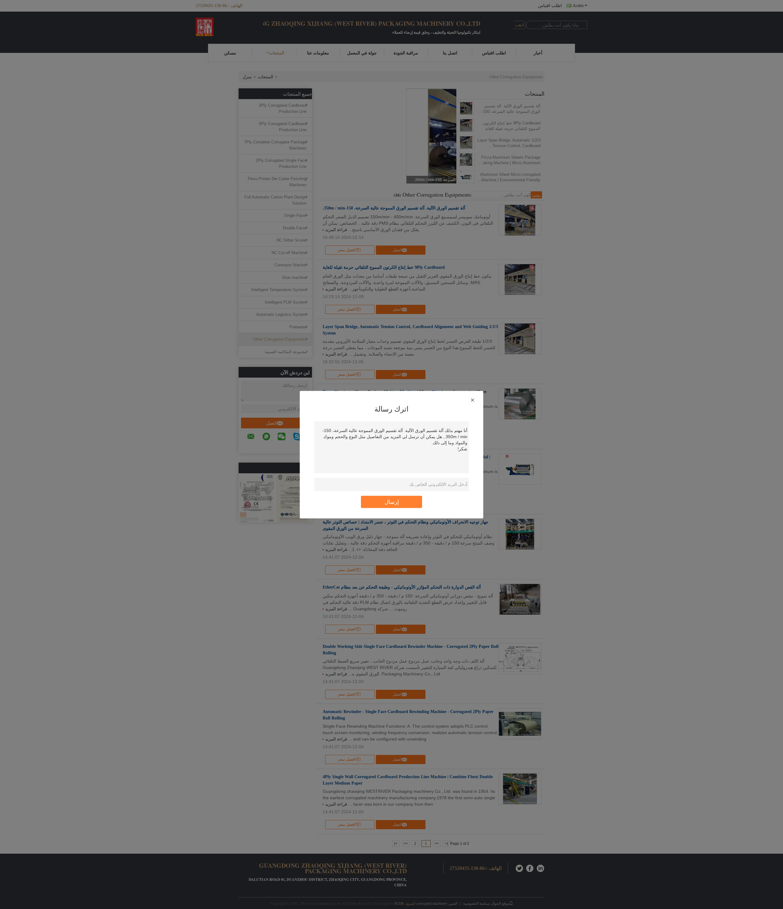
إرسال (391, 501)
